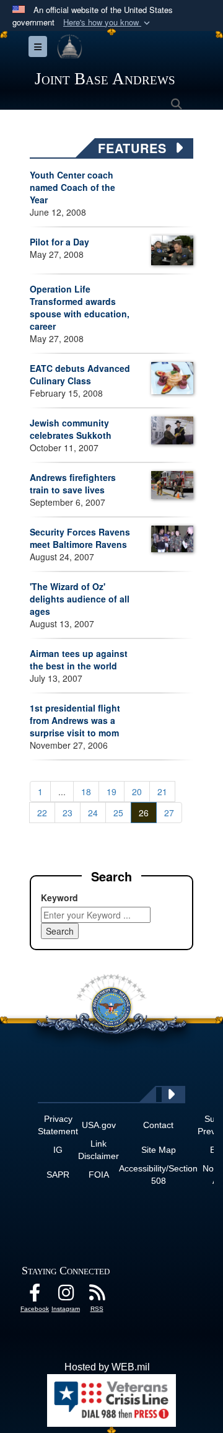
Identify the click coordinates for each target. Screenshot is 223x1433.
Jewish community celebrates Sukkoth (71, 429)
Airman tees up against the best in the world (79, 659)
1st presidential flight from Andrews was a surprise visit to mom (75, 720)
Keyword (59, 897)
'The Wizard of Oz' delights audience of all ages (79, 598)
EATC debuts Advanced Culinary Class (80, 374)
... (62, 791)
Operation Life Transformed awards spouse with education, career (79, 307)
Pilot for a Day (59, 242)
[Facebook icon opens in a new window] (34, 1295)
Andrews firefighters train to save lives (73, 483)
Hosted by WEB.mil (107, 1367)
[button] (107, 22)
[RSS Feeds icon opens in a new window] (96, 1295)
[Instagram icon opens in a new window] (65, 1295)
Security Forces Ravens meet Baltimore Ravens (80, 538)
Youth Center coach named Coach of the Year (72, 187)
